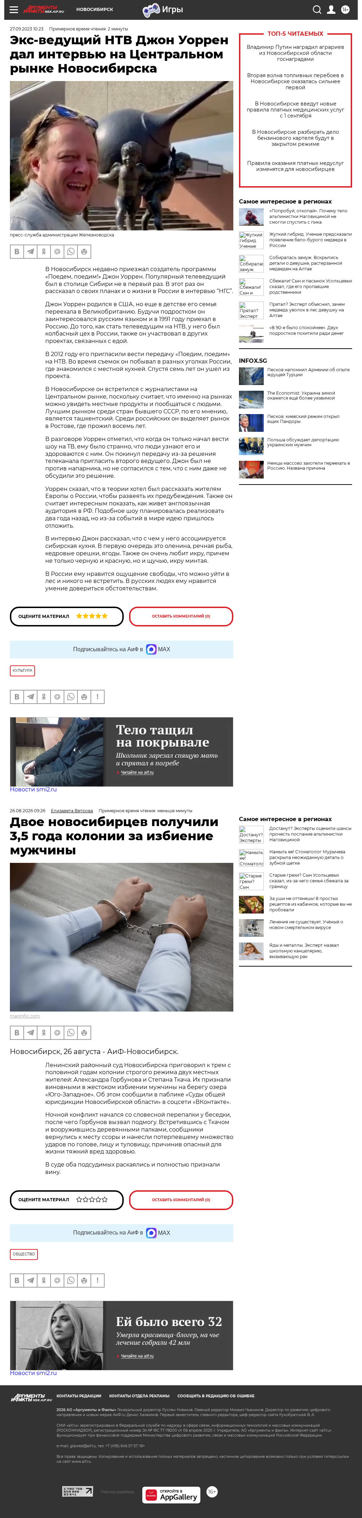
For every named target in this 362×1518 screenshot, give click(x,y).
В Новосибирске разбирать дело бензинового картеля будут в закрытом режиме (295, 138)
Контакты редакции (79, 1396)
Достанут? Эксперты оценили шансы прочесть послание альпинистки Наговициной (310, 834)
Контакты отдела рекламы (139, 1396)
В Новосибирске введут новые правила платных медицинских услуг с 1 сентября (295, 110)
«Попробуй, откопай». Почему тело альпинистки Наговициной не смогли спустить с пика (308, 216)
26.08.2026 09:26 (27, 810)
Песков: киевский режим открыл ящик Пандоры (303, 419)
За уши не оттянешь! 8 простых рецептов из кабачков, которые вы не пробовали (310, 904)
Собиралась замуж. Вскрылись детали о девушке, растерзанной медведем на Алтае (305, 263)
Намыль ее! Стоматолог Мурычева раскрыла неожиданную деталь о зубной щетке (307, 857)
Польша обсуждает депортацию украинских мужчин (303, 442)
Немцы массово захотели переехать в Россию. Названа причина (308, 466)
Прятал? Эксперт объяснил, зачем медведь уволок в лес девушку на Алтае (307, 310)
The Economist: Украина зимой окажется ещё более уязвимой (301, 396)
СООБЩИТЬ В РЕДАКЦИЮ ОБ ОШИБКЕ (216, 1396)
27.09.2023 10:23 (26, 28)
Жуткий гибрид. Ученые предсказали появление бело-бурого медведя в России (310, 239)
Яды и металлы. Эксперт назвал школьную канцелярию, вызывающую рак (304, 951)
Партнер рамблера (117, 1492)
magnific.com (25, 1016)
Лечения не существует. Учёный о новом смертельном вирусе (306, 924)
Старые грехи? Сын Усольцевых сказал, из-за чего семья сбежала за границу (309, 880)
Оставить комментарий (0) (181, 616)
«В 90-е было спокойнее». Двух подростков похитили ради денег (306, 330)
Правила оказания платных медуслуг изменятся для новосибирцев (295, 166)
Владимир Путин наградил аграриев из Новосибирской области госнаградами (295, 53)
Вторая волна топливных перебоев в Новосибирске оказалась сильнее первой (295, 82)
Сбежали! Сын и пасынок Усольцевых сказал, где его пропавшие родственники (310, 286)
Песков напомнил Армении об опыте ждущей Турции (308, 372)
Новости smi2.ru (33, 789)
